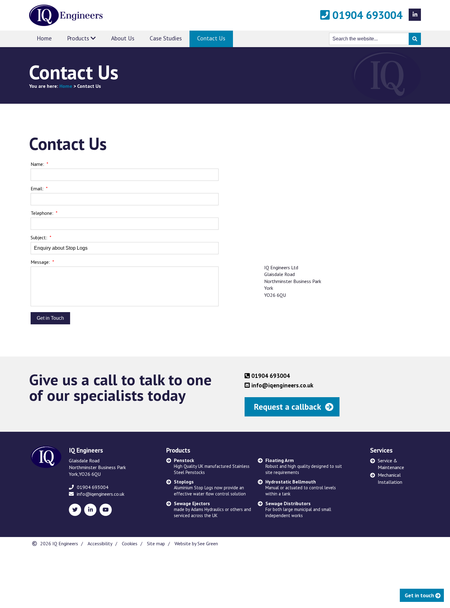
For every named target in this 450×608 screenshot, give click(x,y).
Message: (40, 262)
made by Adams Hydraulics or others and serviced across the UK (212, 509)
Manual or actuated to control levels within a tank (300, 488)
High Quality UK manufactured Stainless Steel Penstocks (211, 466)
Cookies (129, 543)
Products (79, 38)
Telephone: (42, 213)
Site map (156, 543)
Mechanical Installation (390, 478)
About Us (122, 38)
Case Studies (166, 38)
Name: (37, 164)
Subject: (39, 237)
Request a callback (287, 406)
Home (44, 38)
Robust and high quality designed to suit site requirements (303, 466)
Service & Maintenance (391, 463)
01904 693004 (366, 15)
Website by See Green (196, 543)
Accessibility (100, 543)
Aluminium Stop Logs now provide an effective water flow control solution (210, 488)
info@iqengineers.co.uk (100, 494)
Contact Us (211, 38)
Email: (37, 188)
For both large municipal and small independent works (298, 509)
